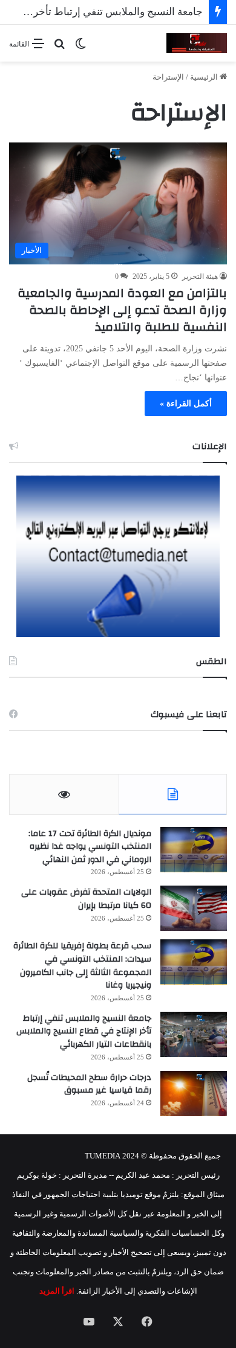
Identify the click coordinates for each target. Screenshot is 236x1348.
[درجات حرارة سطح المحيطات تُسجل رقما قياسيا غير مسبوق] (193, 1093)
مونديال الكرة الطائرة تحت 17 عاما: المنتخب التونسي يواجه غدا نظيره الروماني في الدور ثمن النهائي (89, 846)
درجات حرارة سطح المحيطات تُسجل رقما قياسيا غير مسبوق (89, 1084)
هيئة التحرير (200, 276)
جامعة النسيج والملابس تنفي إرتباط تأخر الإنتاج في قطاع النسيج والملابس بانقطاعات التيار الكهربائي (83, 1031)
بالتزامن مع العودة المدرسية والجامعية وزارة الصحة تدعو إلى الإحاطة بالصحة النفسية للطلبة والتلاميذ (122, 310)
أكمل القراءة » (186, 403)
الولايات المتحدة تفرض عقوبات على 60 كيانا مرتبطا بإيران (86, 898)
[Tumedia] (196, 43)
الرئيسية (205, 76)
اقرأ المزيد (56, 1290)
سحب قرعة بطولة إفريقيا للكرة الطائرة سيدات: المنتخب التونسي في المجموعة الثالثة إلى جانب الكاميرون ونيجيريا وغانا (82, 965)
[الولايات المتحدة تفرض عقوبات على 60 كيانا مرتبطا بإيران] (193, 908)
